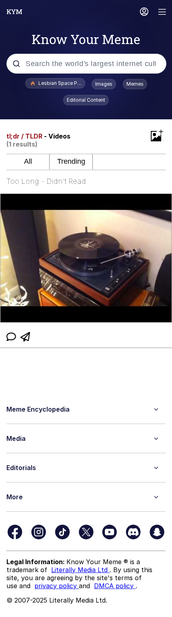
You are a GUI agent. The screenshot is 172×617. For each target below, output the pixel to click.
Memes (135, 84)
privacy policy (56, 586)
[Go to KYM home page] (14, 12)
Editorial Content (86, 100)
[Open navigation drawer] (162, 12)
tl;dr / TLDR (24, 136)
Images (103, 84)
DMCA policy (115, 586)
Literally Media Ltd (80, 570)
